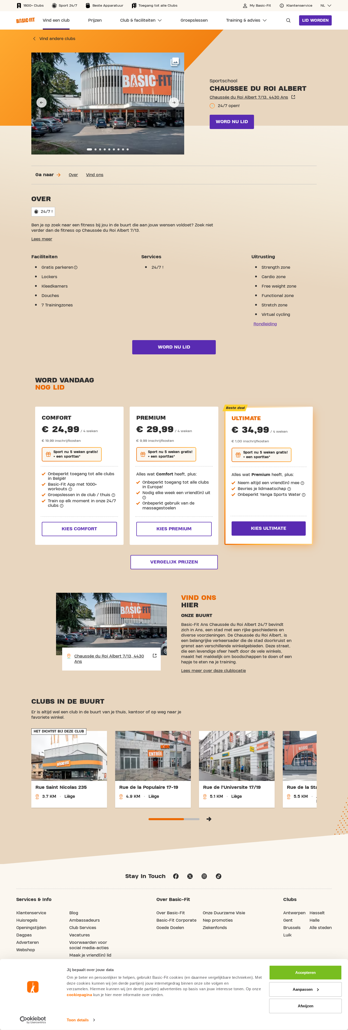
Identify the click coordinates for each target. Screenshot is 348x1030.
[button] (326, 5)
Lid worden (315, 20)
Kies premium (174, 528)
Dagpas (24, 935)
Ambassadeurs (84, 920)
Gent (288, 920)
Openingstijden (31, 928)
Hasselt (317, 913)
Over (73, 175)
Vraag (287, 20)
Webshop (25, 950)
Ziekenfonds (215, 928)
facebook (176, 876)
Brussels (292, 928)
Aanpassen (303, 989)
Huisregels (26, 920)
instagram (204, 876)
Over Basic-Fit (170, 913)
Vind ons (94, 175)
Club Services (82, 928)
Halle (314, 920)
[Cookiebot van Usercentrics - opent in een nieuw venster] (33, 1020)
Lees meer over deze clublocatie (213, 671)
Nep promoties (218, 920)
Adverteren (27, 943)
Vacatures (79, 935)
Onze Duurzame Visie (224, 913)
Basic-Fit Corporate (176, 920)
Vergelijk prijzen (174, 562)
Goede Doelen (170, 928)
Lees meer (41, 239)
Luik (287, 935)
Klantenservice (31, 913)
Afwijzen (305, 1006)
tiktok (219, 876)
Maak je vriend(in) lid (90, 955)
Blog (73, 913)
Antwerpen (294, 913)
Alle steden (321, 928)
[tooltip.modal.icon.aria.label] (75, 267)
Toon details (78, 1020)
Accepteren (305, 972)
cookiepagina (79, 994)
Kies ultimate (268, 528)
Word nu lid (232, 121)
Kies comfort (79, 528)
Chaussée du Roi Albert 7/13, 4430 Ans (249, 97)
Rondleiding (265, 324)
